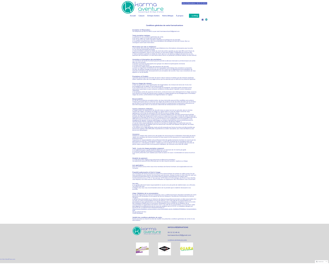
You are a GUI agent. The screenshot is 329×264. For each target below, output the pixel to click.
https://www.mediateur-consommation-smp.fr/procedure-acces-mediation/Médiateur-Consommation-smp (164, 209)
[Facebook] (203, 19)
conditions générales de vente (177, 240)
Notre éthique (167, 16)
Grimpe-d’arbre (153, 16)
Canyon (141, 16)
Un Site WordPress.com (7, 259)
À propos (179, 16)
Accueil (133, 16)
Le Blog (195, 16)
